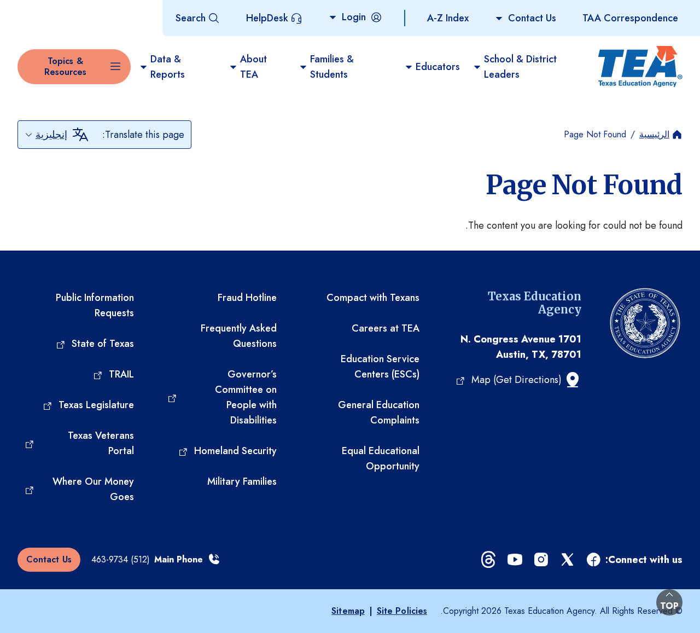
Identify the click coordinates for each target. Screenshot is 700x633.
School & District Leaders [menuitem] (520, 67)
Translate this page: (143, 134)
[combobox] (46, 134)
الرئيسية (654, 134)
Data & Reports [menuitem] (167, 67)
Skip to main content (45, 10)
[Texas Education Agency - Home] (641, 67)
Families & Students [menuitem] (332, 67)
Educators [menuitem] (438, 67)
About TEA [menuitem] (253, 67)
